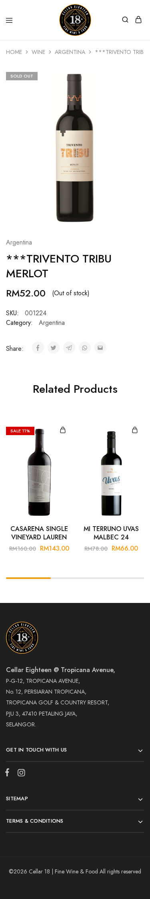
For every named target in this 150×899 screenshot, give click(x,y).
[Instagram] (19, 774)
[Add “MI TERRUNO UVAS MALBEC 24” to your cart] (135, 430)
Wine (38, 52)
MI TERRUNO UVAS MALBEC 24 (111, 533)
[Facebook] (8, 774)
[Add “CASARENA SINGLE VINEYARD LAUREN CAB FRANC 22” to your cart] (63, 430)
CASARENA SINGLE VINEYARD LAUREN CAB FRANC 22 (39, 534)
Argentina (70, 52)
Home (14, 52)
